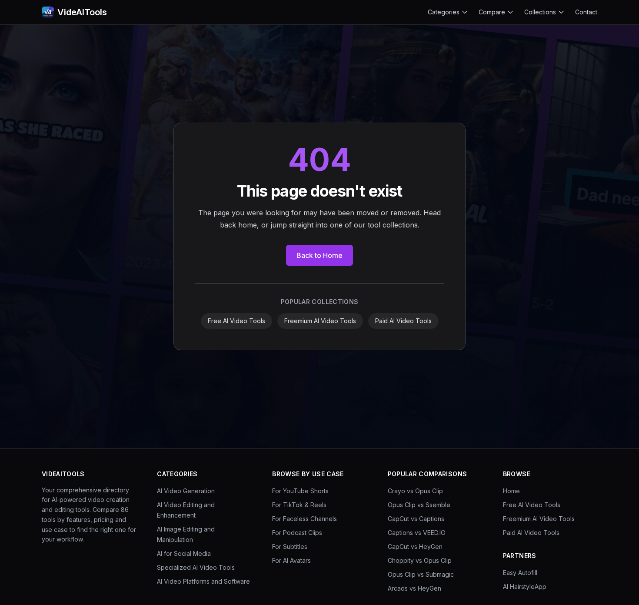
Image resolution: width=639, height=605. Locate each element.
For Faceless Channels (304, 518)
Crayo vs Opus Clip (415, 491)
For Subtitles (289, 546)
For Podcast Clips (297, 532)
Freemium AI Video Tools (320, 320)
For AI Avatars (291, 560)
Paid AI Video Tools (403, 320)
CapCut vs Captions (416, 518)
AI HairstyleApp (524, 586)
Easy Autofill (520, 572)
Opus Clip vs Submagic (421, 574)
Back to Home (319, 255)
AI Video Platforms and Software (203, 581)
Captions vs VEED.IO (417, 532)
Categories (443, 12)
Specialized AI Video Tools (196, 567)
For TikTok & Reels (299, 504)
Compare (492, 12)
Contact (586, 12)
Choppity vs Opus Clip (420, 560)
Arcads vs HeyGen (414, 588)
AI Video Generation (186, 491)
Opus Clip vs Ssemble (419, 504)
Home (511, 491)
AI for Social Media (184, 553)
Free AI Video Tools (236, 320)
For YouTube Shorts (300, 491)
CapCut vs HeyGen (415, 546)
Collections (540, 12)
